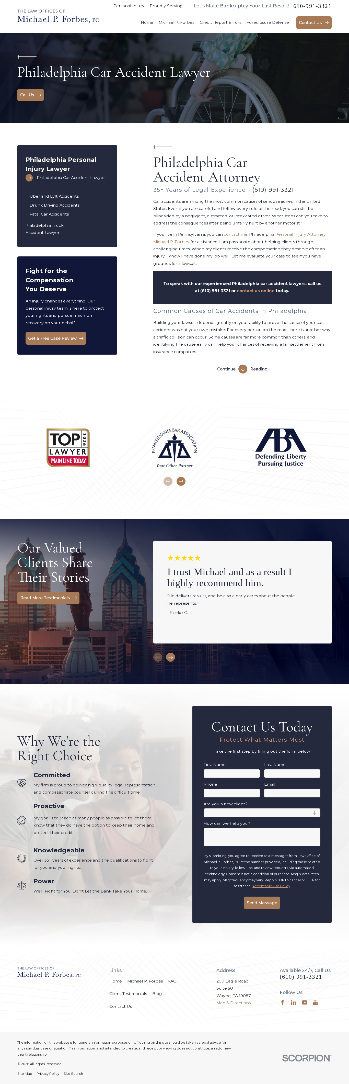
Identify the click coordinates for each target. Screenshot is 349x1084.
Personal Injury (128, 5)
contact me (235, 234)
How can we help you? (227, 823)
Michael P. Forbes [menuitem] (176, 22)
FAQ (172, 981)
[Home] (58, 16)
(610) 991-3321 (273, 189)
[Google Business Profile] (315, 1002)
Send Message (262, 902)
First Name (215, 764)
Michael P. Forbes (145, 981)
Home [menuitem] (147, 22)
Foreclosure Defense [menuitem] (268, 22)
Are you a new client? (226, 804)
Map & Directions (233, 1002)
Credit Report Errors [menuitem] (220, 22)
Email (269, 784)
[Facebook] (282, 1002)
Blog (157, 993)
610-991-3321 (312, 6)
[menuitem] (67, 177)
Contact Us (120, 1006)
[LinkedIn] (293, 1002)
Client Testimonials (128, 993)
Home (115, 981)
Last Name (275, 764)
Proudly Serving (166, 5)
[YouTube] (304, 1002)
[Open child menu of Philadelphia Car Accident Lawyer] (30, 185)
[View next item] (181, 481)
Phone (210, 784)
